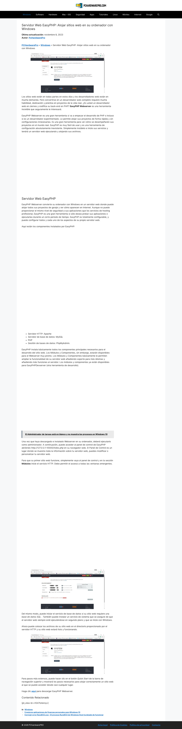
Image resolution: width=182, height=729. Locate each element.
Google (149, 14)
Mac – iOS (66, 14)
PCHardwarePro (30, 45)
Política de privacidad (139, 725)
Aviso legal (103, 725)
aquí (33, 691)
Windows (27, 14)
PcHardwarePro (37, 38)
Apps (92, 14)
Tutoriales (103, 14)
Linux (115, 14)
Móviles (126, 14)
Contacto (156, 725)
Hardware (53, 14)
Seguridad (80, 14)
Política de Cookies (118, 725)
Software (40, 14)
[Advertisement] (68, 153)
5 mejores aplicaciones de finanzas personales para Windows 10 (52, 712)
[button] (158, 14)
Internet (137, 14)
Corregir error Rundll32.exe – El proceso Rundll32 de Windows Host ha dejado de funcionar (64, 715)
